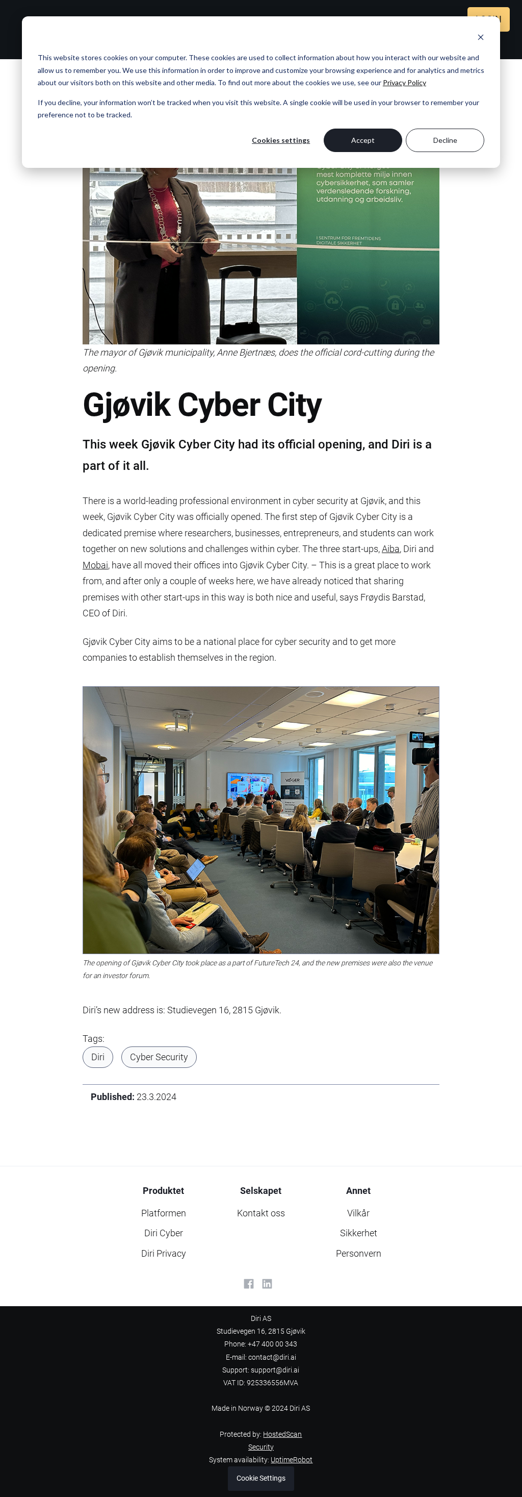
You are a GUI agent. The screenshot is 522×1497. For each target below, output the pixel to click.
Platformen (163, 1213)
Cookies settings (281, 140)
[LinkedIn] (267, 1284)
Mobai (95, 565)
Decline (445, 140)
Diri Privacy (163, 1253)
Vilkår (358, 1213)
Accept (363, 140)
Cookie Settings (261, 1478)
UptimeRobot (291, 1460)
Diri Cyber (163, 1233)
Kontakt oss (261, 1213)
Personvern (358, 1253)
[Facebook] (249, 1284)
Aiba (391, 548)
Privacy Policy (404, 82)
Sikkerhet (358, 1233)
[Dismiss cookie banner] (480, 38)
